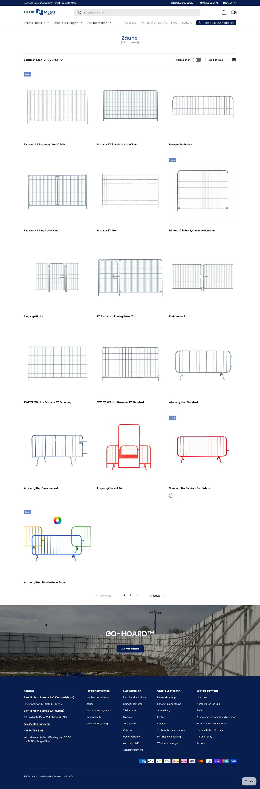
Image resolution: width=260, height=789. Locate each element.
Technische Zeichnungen (171, 730)
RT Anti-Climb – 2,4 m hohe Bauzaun (192, 230)
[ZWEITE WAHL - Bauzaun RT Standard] (130, 363)
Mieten (161, 717)
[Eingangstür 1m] (57, 277)
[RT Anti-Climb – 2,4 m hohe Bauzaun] (202, 191)
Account (201, 743)
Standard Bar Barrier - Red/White (189, 488)
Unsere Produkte (34, 23)
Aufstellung (163, 710)
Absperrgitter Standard (183, 402)
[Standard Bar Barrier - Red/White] (202, 449)
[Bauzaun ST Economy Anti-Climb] (57, 105)
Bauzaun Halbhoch (180, 144)
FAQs (200, 710)
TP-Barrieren (130, 710)
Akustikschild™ (131, 743)
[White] (176, 495)
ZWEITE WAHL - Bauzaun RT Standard (120, 402)
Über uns (130, 22)
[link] (103, 596)
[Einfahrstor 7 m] (202, 277)
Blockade (128, 717)
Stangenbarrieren (133, 703)
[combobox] (137, 12)
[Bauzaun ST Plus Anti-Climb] (57, 191)
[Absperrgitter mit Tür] (130, 449)
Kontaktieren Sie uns (154, 22)
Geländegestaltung (97, 723)
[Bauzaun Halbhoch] (202, 105)
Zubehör (128, 730)
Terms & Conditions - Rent (211, 723)
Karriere (187, 22)
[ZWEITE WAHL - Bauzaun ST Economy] (57, 363)
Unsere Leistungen (66, 23)
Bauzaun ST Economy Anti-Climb (44, 144)
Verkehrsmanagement (98, 710)
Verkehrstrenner (132, 736)
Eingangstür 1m (33, 316)
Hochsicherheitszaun (98, 697)
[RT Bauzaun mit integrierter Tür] (130, 277)
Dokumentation (97, 23)
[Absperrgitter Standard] (202, 363)
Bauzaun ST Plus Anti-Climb (41, 230)
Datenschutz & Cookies (210, 730)
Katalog (161, 723)
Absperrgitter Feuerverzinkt (41, 488)
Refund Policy (204, 736)
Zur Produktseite (130, 648)
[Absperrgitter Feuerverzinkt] (57, 449)
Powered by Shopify (63, 776)
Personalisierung (166, 697)
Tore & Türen (130, 723)
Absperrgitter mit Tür (110, 488)
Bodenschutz (93, 717)
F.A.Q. (174, 22)
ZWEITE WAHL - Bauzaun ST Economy (47, 402)
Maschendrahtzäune (134, 697)
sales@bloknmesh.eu (182, 2)
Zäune (90, 703)
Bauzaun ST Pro (106, 230)
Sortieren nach (33, 59)
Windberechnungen (168, 743)
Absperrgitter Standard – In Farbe (44, 582)
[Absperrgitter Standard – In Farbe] (57, 543)
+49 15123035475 (208, 2)
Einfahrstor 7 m (178, 316)
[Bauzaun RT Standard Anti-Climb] (130, 105)
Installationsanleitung (169, 736)
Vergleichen (183, 59)
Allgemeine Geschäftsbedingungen (216, 717)
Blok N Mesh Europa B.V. (42, 776)
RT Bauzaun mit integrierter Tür (116, 316)
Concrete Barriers (133, 749)
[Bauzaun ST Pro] (130, 191)
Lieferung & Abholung (169, 703)
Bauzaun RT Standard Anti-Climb (117, 144)
